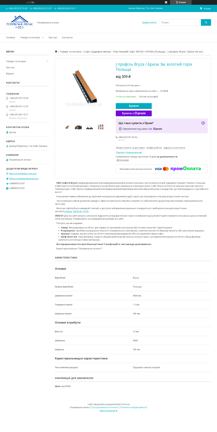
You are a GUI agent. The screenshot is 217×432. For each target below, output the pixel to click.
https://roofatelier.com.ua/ (22, 173)
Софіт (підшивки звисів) (97, 51)
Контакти (67, 37)
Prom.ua (125, 404)
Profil (85, 211)
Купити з (128, 113)
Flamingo (77, 211)
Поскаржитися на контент (105, 407)
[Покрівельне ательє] (19, 28)
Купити (134, 105)
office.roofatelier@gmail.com (24, 178)
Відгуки (10, 73)
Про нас (53, 37)
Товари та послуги (30, 37)
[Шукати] (206, 22)
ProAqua (67, 211)
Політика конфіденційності (133, 407)
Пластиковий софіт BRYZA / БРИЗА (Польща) (139, 51)
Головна (10, 37)
